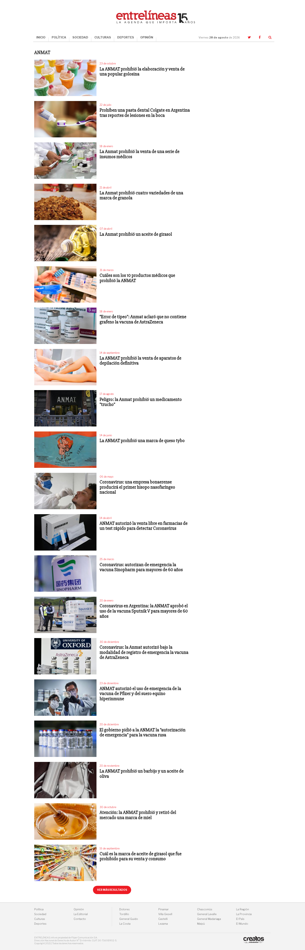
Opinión (79, 909)
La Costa (125, 923)
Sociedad (40, 914)
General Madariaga (209, 918)
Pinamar (163, 909)
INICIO (40, 37)
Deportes (40, 923)
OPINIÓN (146, 37)
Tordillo (124, 914)
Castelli (163, 918)
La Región (242, 909)
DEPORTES (125, 37)
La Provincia (244, 914)
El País (240, 918)
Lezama (163, 923)
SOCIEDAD (80, 37)
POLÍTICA (59, 37)
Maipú (201, 923)
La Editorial (81, 914)
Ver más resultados (112, 889)
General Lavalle (207, 914)
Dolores (124, 909)
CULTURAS (102, 37)
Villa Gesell (165, 914)
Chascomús (204, 909)
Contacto (80, 918)
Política (39, 909)
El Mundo (242, 923)
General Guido (128, 918)
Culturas (39, 918)
